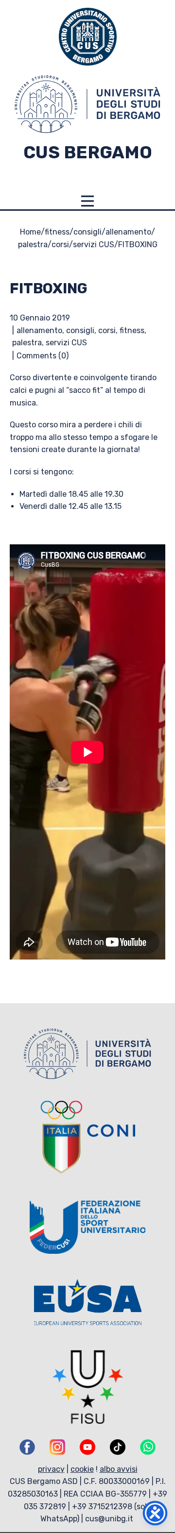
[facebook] (27, 1447)
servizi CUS (93, 244)
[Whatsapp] (148, 1447)
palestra (33, 244)
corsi (60, 244)
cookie (82, 1469)
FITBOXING (49, 288)
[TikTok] (117, 1447)
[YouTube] (87, 1447)
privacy (51, 1469)
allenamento (128, 231)
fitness (57, 231)
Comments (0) (43, 355)
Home (30, 231)
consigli (87, 231)
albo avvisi (119, 1469)
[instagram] (57, 1447)
